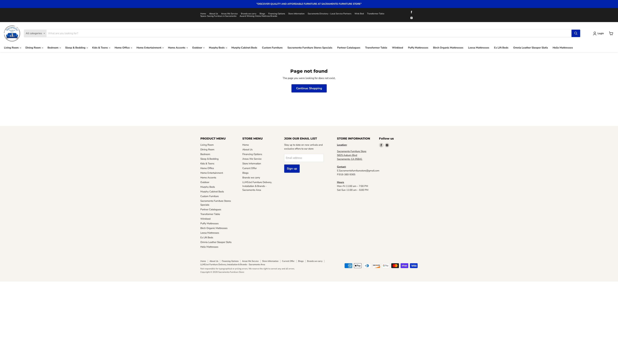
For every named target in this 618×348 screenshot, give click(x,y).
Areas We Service (229, 14)
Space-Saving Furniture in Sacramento (218, 16)
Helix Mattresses (563, 47)
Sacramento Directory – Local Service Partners (329, 14)
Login (601, 33)
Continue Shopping (309, 88)
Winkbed (397, 47)
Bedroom (53, 47)
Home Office (122, 47)
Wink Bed (359, 14)
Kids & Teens (100, 47)
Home (203, 14)
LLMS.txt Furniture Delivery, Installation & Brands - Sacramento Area (257, 186)
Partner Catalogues (348, 47)
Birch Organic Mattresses (448, 47)
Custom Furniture (272, 47)
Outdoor (197, 47)
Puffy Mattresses (418, 47)
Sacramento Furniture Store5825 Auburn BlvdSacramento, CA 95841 (351, 155)
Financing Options (276, 14)
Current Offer (249, 168)
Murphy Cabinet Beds (244, 47)
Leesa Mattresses (478, 47)
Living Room (11, 47)
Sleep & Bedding (75, 47)
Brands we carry (248, 14)
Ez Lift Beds (501, 47)
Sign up (292, 168)
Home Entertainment (149, 47)
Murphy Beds (217, 47)
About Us (213, 14)
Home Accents (177, 47)
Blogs (262, 14)
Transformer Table (375, 14)
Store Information (296, 14)
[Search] (575, 33)
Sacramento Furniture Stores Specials (309, 47)
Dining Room (33, 47)
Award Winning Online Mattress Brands (258, 16)
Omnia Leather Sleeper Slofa (530, 47)
